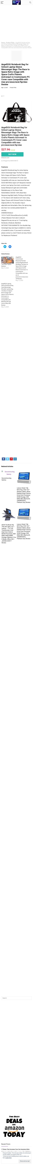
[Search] (30, 2)
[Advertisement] (16, 22)
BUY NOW (12, 154)
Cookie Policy (8, 1157)
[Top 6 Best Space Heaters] (7, 260)
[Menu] (2, 2)
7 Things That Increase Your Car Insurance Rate (15, 1149)
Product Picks (10, 42)
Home (3, 42)
